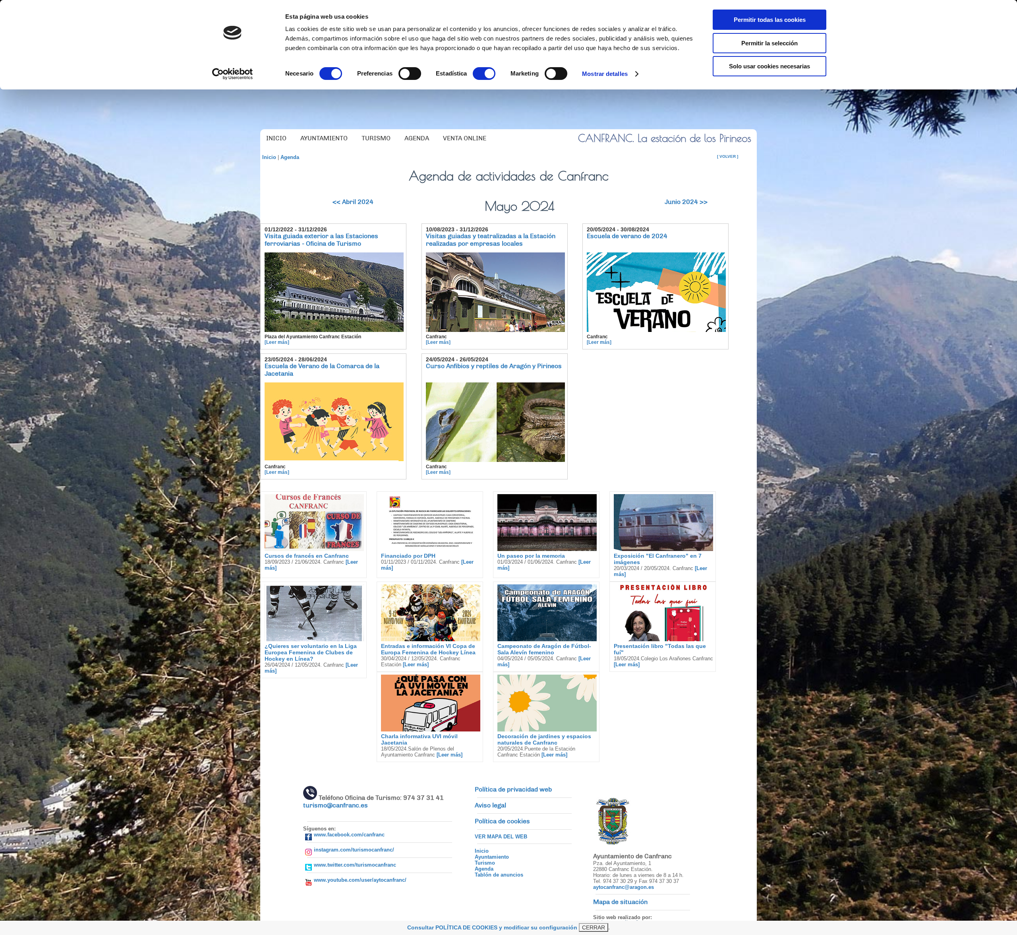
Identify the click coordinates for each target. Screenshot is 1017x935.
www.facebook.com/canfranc (349, 835)
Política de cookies (502, 821)
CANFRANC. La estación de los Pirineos (664, 138)
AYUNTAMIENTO (324, 138)
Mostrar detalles (605, 73)
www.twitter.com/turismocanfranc (355, 865)
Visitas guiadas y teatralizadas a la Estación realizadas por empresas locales (490, 240)
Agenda (289, 157)
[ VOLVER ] (727, 156)
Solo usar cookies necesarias (769, 66)
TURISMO (376, 138)
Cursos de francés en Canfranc (307, 556)
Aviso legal (490, 805)
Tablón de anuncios (499, 875)
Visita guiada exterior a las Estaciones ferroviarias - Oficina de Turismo (321, 240)
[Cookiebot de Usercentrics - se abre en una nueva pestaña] (232, 74)
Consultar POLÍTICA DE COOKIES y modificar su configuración (492, 927)
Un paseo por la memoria (531, 556)
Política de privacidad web (513, 789)
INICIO (276, 138)
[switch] (409, 73)
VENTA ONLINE (464, 138)
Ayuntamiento (492, 857)
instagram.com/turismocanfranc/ (354, 850)
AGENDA (416, 138)
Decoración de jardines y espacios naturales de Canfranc (544, 739)
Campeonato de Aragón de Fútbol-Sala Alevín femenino (544, 649)
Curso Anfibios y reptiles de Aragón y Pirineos (494, 366)
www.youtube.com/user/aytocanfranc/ (360, 880)
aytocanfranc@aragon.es (623, 887)
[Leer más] (277, 342)
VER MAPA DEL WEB (501, 837)
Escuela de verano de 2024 (627, 236)
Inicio (269, 157)
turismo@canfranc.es (335, 805)
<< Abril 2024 (353, 202)
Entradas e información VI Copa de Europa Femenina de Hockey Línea (428, 649)
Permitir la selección (769, 43)
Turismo (485, 863)
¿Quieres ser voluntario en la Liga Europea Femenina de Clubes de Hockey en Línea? (311, 652)
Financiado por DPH (408, 556)
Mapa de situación (620, 902)
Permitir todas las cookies (770, 19)
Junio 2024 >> (686, 202)
